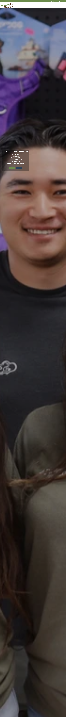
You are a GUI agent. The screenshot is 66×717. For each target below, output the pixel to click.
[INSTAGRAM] (54, 1)
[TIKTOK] (56, 1)
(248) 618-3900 (15, 161)
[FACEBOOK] (52, 1)
